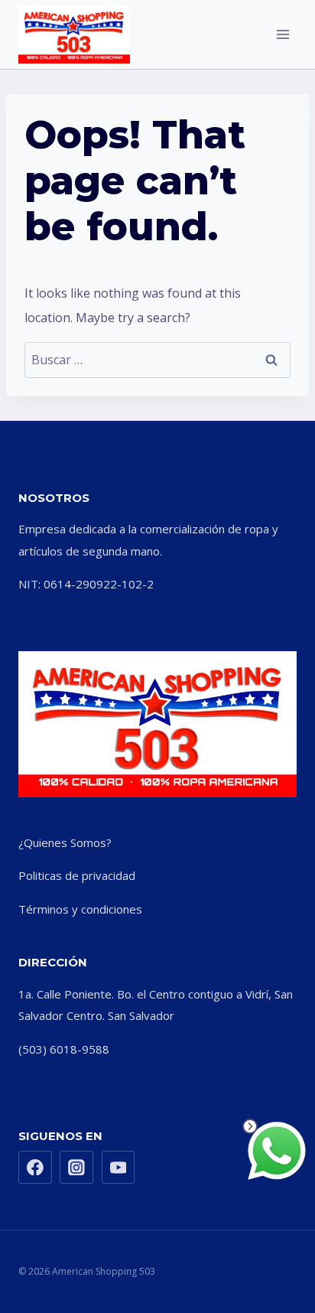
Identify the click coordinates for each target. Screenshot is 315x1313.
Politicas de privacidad (76, 875)
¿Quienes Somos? (65, 842)
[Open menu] (282, 34)
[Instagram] (76, 1167)
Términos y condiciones (80, 909)
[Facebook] (35, 1167)
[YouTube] (118, 1167)
